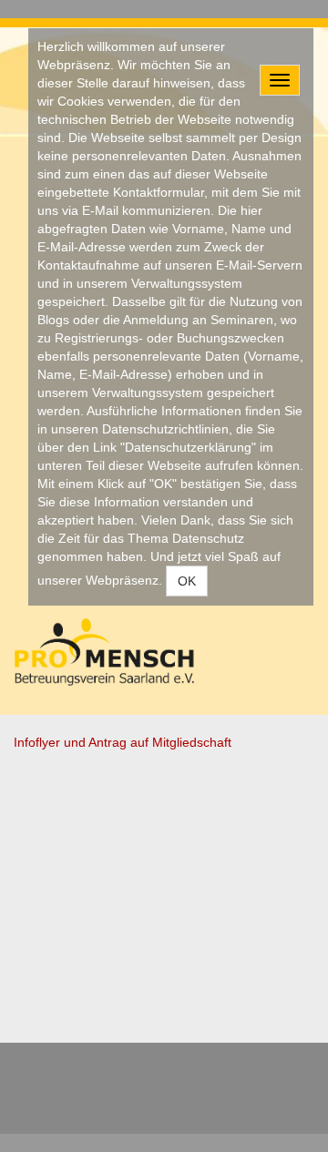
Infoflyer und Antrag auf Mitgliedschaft (122, 742)
